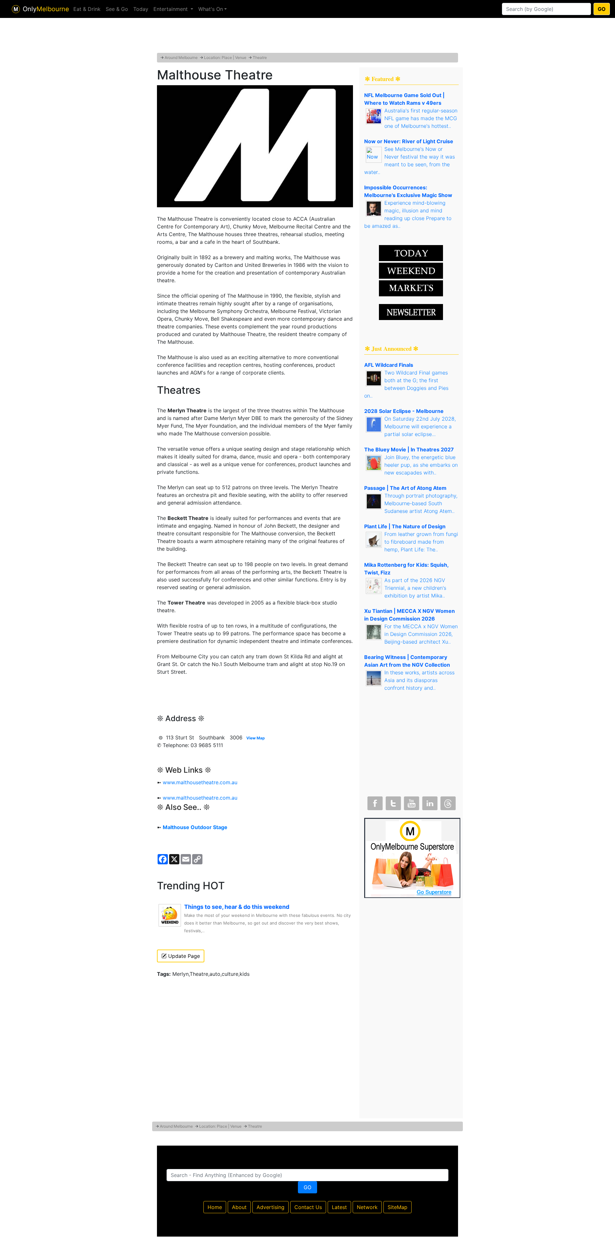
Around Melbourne (181, 57)
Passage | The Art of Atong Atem (405, 488)
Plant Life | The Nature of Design (405, 526)
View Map (255, 738)
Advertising (270, 1207)
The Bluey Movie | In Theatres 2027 (409, 449)
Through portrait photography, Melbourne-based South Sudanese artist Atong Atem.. (420, 503)
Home (215, 1207)
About (239, 1207)
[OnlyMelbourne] (16, 9)
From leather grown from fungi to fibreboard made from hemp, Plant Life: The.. (421, 542)
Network (367, 1207)
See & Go (117, 9)
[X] (392, 802)
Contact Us (308, 1207)
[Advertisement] (307, 37)
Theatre (260, 57)
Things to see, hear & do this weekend (236, 906)
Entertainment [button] (171, 9)
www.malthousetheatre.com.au (200, 782)
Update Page (183, 956)
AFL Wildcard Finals (388, 365)
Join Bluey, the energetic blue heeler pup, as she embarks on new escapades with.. (421, 465)
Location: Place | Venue (225, 57)
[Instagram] (429, 802)
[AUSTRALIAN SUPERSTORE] (412, 857)
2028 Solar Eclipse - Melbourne (404, 411)
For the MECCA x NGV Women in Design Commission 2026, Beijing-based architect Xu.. (421, 634)
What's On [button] (210, 9)
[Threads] (447, 802)
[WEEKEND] (411, 287)
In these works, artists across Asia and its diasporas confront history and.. (419, 680)
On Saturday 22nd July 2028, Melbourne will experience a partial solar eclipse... (420, 426)
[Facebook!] (374, 802)
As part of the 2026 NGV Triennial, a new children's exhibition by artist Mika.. (415, 588)
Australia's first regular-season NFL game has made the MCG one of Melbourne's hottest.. (420, 118)
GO (602, 9)
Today (140, 9)
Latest (339, 1207)
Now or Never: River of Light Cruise (408, 141)
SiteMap (397, 1207)
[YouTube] (411, 802)
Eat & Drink (87, 9)
